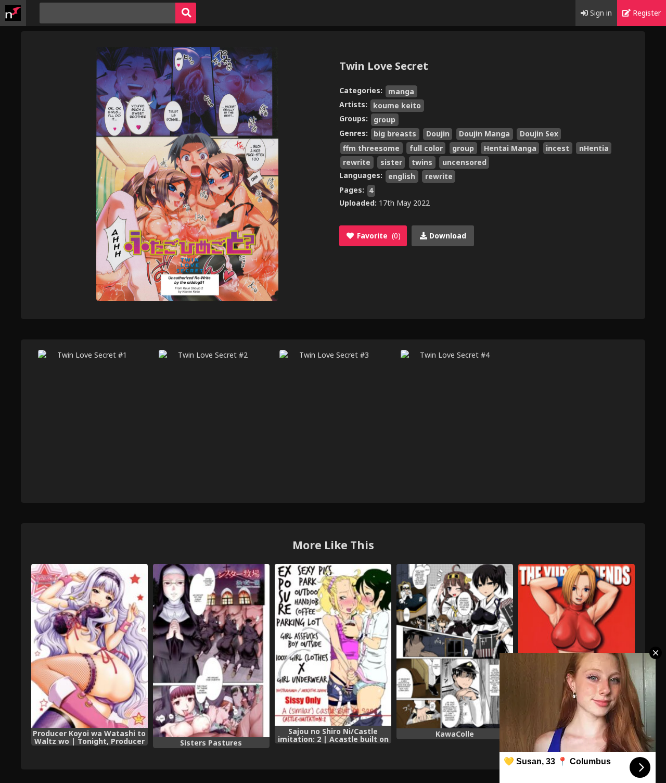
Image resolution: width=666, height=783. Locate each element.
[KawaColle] (454, 646)
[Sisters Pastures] (211, 650)
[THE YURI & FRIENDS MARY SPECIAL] (576, 646)
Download (446, 236)
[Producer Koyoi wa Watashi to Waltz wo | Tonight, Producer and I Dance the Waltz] (89, 646)
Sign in (600, 13)
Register (646, 13)
